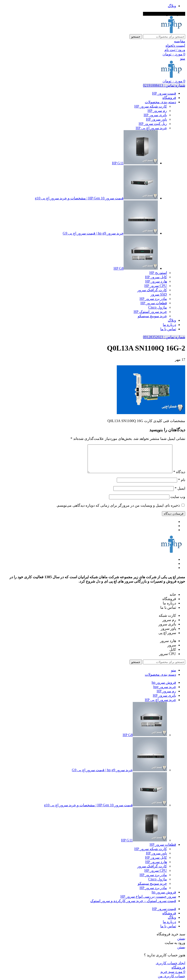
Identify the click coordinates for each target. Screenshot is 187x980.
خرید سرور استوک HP (150, 312)
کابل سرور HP (156, 277)
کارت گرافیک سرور (152, 290)
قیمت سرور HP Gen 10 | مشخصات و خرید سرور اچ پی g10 (79, 198)
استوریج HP (158, 273)
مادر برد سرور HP (153, 299)
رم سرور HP (157, 111)
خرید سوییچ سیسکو (152, 316)
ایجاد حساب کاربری (170, 963)
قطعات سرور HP (153, 303)
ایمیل (180, 488)
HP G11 (118, 163)
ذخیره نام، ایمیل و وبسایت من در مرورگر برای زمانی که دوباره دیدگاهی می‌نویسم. (118, 505)
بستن (181, 938)
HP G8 (119, 268)
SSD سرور (159, 294)
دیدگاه (179, 472)
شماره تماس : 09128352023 (164, 337)
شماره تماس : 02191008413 (164, 85)
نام (181, 480)
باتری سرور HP (155, 115)
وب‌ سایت (177, 497)
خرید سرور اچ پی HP (151, 128)
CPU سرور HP (155, 286)
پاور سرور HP (156, 119)
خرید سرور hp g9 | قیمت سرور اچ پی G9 (93, 233)
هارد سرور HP (156, 281)
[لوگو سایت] (171, 32)
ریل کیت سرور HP (153, 124)
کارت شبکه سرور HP (150, 106)
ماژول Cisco (157, 307)
